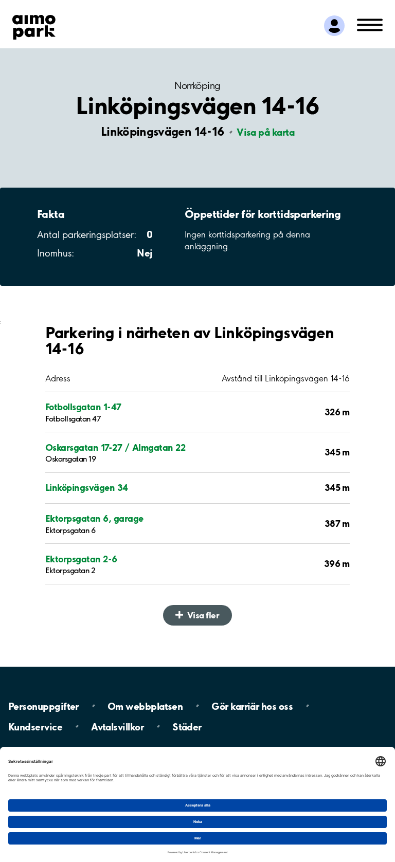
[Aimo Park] (34, 25)
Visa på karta (265, 132)
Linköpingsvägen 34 (86, 487)
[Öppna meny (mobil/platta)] (370, 24)
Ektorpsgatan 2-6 (81, 559)
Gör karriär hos (252, 706)
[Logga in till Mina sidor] (334, 26)
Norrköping (197, 85)
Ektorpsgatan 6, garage (94, 518)
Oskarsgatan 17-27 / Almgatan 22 (115, 447)
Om (145, 706)
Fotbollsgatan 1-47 (83, 406)
